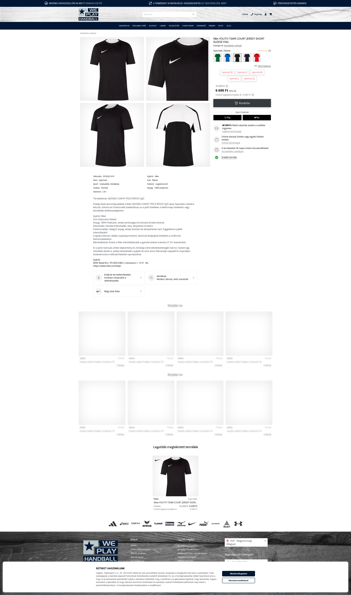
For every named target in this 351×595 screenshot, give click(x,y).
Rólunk (245, 14)
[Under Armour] (238, 523)
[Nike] (192, 523)
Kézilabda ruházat (88, 33)
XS (227, 72)
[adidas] (112, 523)
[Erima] (147, 523)
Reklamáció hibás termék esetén (192, 553)
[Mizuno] (181, 523)
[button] (188, 14)
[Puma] (204, 523)
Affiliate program (138, 553)
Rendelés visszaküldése (188, 549)
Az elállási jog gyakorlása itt (190, 545)
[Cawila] (135, 523)
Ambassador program (141, 549)
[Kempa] (170, 523)
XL (249, 78)
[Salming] (215, 523)
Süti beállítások (137, 561)
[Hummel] (158, 523)
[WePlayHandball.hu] (104, 551)
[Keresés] (193, 14)
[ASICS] (124, 523)
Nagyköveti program (187, 557)
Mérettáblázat (264, 66)
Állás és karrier (137, 557)
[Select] (227, 523)
